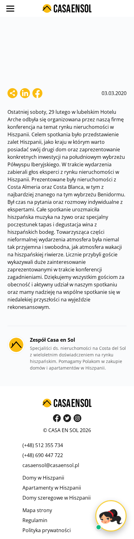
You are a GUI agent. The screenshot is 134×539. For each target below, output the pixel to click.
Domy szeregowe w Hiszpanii (56, 497)
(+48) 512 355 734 (42, 445)
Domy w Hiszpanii (43, 477)
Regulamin (34, 520)
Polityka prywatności (46, 530)
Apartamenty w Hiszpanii (51, 487)
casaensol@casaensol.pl (50, 465)
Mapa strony (37, 510)
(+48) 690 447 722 (42, 455)
